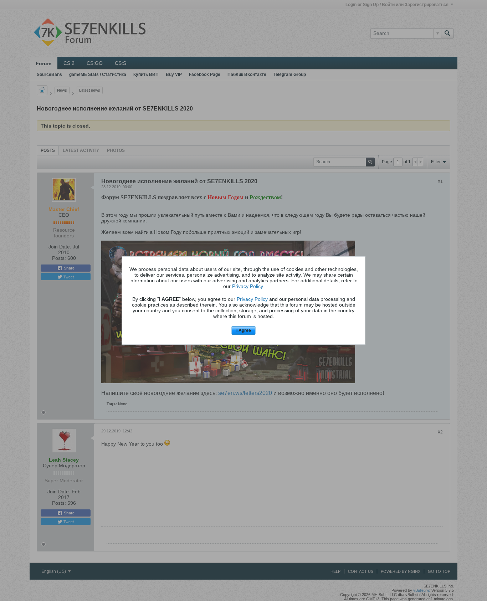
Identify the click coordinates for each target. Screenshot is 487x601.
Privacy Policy (247, 286)
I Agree (243, 330)
